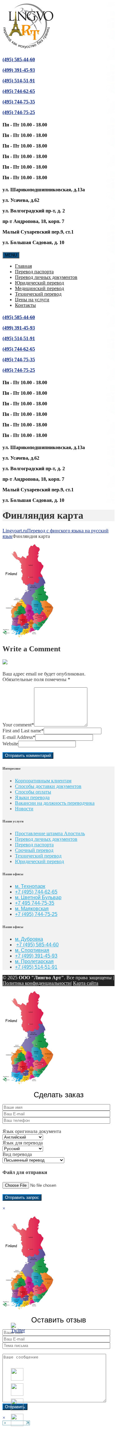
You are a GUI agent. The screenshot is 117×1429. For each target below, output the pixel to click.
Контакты (25, 305)
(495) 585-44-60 (18, 59)
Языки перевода (32, 797)
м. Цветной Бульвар (38, 897)
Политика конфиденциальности (36, 983)
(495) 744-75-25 (18, 112)
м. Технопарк (30, 886)
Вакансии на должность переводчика (55, 803)
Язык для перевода (22, 1142)
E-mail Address (18, 737)
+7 (18, 914)
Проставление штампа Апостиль (50, 833)
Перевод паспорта (34, 271)
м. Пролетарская (34, 961)
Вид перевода (17, 1154)
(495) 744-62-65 (18, 91)
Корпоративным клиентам (43, 780)
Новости (24, 808)
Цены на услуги (32, 299)
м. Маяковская (32, 908)
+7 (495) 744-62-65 (36, 891)
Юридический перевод (39, 282)
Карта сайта (85, 983)
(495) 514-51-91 (18, 80)
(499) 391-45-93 (18, 70)
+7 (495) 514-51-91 (36, 967)
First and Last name (23, 730)
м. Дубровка (29, 939)
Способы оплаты (33, 791)
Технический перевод (38, 294)
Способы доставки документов (48, 786)
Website (10, 743)
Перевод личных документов (46, 277)
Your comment (18, 724)
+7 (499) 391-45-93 (36, 955)
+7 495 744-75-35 (34, 903)
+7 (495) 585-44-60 (37, 944)
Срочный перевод (34, 850)
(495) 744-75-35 (18, 101)
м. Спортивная (32, 950)
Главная (23, 266)
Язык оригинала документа (31, 1131)
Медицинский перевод (39, 288)
